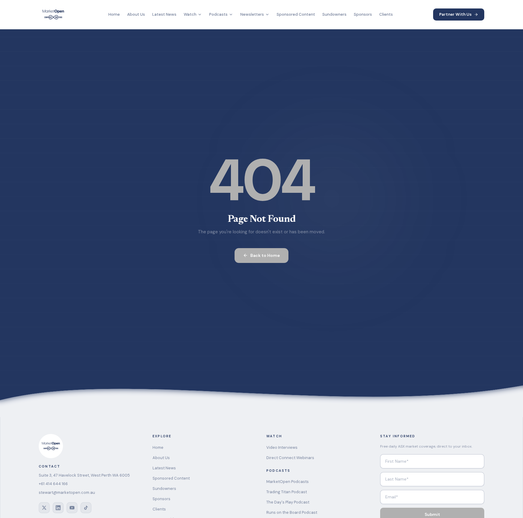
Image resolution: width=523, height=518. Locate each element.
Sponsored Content (296, 14)
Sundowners (334, 14)
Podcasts (218, 14)
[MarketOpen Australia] (53, 14)
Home (114, 14)
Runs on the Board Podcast (291, 512)
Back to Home (265, 255)
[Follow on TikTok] (86, 507)
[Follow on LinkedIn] (58, 507)
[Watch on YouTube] (72, 507)
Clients (386, 14)
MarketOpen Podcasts (287, 481)
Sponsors (363, 14)
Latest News (164, 14)
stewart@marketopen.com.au (67, 492)
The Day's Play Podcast (287, 502)
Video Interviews (282, 447)
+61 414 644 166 (53, 483)
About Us (136, 14)
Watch (190, 14)
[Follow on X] (44, 507)
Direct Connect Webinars (290, 457)
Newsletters (252, 14)
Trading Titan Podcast (286, 491)
